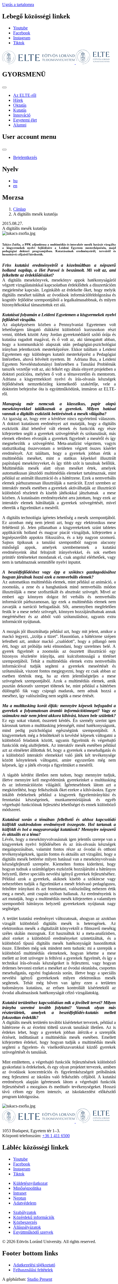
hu (15, 180)
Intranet (19, 1193)
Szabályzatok (24, 1212)
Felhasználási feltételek (33, 1270)
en (15, 185)
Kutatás (19, 110)
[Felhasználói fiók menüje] (4, 149)
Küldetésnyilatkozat (30, 1183)
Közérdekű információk (33, 1217)
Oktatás (19, 105)
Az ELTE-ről (24, 95)
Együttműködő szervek (33, 1232)
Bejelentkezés (25, 157)
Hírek (18, 100)
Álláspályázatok (27, 1227)
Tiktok (18, 42)
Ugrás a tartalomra (18, 4)
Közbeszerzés (25, 1222)
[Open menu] (4, 87)
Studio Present (39, 1279)
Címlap (19, 209)
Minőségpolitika (27, 1188)
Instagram (21, 37)
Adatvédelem (24, 1203)
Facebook (21, 33)
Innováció (21, 115)
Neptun (19, 1198)
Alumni (19, 125)
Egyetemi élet (25, 120)
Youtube (20, 28)
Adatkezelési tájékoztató (34, 1265)
